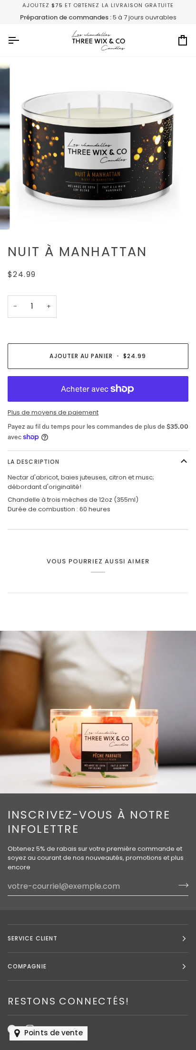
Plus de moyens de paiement (53, 412)
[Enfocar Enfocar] (98, 146)
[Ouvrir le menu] (22, 40)
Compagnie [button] (27, 966)
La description (33, 462)
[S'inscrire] (180, 885)
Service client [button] (33, 938)
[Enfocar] (32, 211)
